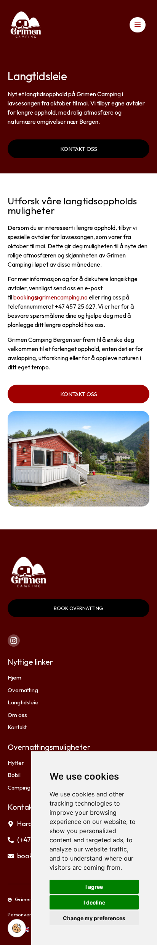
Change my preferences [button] (94, 918)
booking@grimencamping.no (50, 297)
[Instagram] (14, 640)
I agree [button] (94, 887)
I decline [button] (94, 902)
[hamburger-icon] (138, 24)
